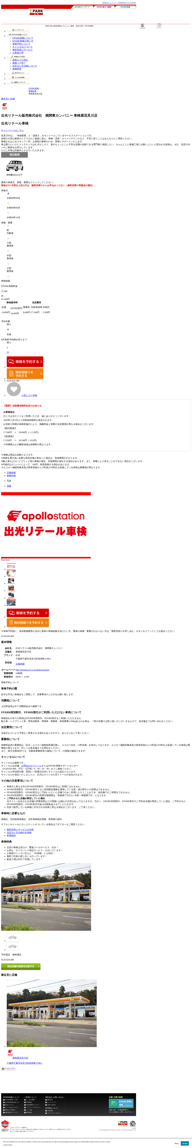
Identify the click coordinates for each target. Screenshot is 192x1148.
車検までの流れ (20, 60)
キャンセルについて (22, 47)
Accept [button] (185, 1143)
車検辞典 (16, 69)
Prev (3, 559)
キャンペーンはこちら (12, 130)
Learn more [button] (7, 1145)
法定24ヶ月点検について (24, 66)
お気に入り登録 (29, 395)
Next (7, 559)
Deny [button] (177, 1143)
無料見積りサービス (22, 50)
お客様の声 (18, 53)
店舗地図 (20, 664)
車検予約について (21, 44)
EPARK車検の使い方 (22, 41)
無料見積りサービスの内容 (20, 829)
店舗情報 (11, 472)
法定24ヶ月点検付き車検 (19, 832)
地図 (9, 486)
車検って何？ (19, 63)
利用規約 (11, 835)
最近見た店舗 (8, 99)
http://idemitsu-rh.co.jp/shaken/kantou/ (32, 670)
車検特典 (11, 475)
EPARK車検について (22, 38)
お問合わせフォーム (31, 766)
